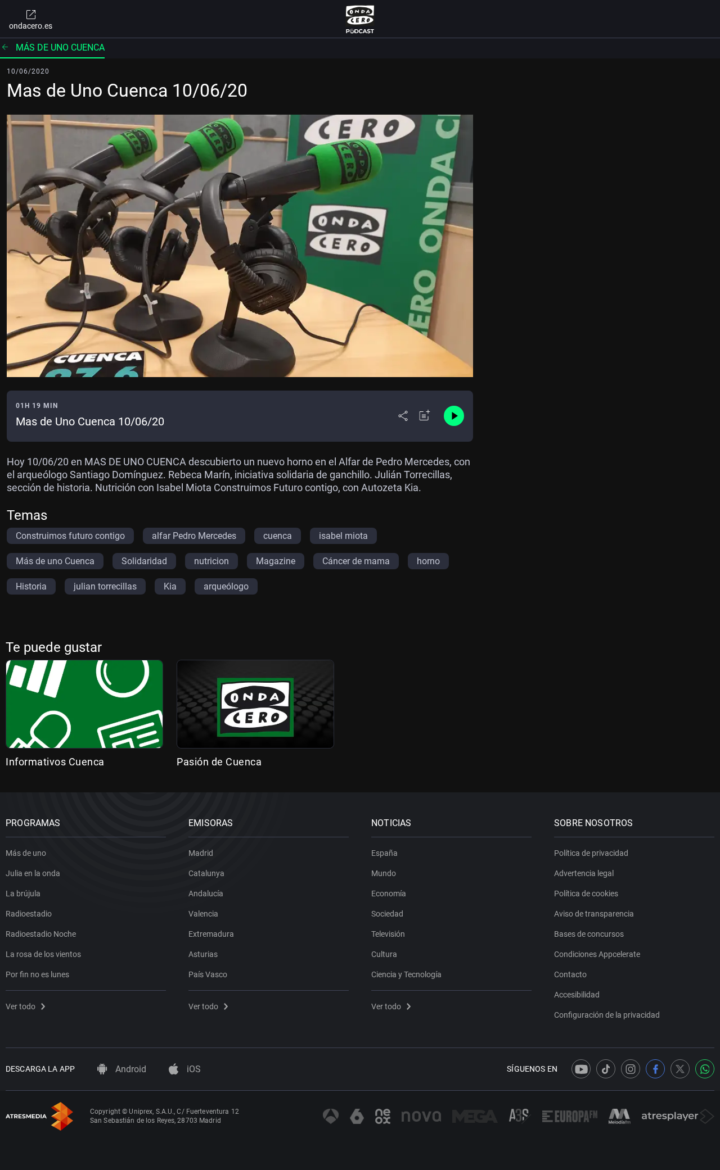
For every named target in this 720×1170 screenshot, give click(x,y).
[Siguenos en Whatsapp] (704, 1068)
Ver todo (20, 1006)
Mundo (383, 873)
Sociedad (387, 913)
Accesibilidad (577, 994)
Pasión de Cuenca (219, 762)
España (384, 853)
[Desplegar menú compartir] (403, 416)
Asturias (203, 954)
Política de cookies (586, 893)
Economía (388, 893)
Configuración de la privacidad (607, 1014)
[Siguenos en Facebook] (655, 1068)
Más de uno (26, 853)
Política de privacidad (591, 853)
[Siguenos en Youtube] (581, 1068)
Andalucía (205, 893)
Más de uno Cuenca (60, 47)
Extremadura (211, 933)
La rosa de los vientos (43, 954)
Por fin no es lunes (37, 974)
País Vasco (207, 974)
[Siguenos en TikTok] (605, 1068)
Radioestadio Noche (41, 933)
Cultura (384, 954)
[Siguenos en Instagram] (630, 1068)
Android (129, 1069)
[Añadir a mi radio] (425, 416)
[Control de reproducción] (454, 416)
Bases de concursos (589, 933)
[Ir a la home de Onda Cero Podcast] (360, 19)
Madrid (200, 853)
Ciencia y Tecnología (406, 974)
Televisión (388, 933)
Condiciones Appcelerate (597, 954)
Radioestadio (29, 913)
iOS (192, 1069)
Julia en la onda (33, 873)
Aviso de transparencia (594, 913)
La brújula (23, 893)
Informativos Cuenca (55, 762)
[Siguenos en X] (680, 1068)
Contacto (570, 974)
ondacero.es (30, 25)
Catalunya (206, 873)
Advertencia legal (584, 873)
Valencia (203, 913)
